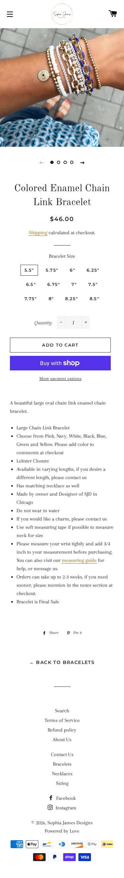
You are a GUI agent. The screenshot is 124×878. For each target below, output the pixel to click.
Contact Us (62, 754)
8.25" (71, 298)
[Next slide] (82, 162)
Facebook (65, 798)
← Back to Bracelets (62, 662)
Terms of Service (62, 720)
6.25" (93, 270)
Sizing (62, 783)
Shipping (38, 233)
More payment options (60, 378)
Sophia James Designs (70, 823)
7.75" (30, 298)
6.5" (31, 284)
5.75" (52, 270)
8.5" (94, 298)
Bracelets (62, 764)
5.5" (29, 270)
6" (72, 270)
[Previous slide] (41, 162)
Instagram (65, 808)
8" (51, 298)
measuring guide (79, 560)
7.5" (93, 284)
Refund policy (62, 730)
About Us (62, 739)
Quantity (43, 323)
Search (62, 711)
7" (74, 284)
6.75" (53, 284)
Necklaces (62, 774)
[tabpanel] (62, 87)
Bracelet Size (62, 256)
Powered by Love (62, 831)
